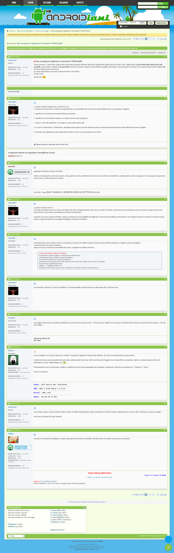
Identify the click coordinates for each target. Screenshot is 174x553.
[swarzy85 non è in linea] (13, 110)
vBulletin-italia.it (94, 549)
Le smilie (54, 513)
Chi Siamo (47, 2)
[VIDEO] (60, 517)
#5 (165, 234)
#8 (165, 347)
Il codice (53, 515)
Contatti (80, 2)
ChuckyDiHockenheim (49, 481)
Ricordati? (125, 26)
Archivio (163, 536)
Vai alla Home (154, 536)
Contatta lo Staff (143, 536)
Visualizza (161, 52)
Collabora (63, 2)
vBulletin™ (87, 544)
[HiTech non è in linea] (13, 360)
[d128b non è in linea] (13, 439)
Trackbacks (54, 522)
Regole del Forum (57, 530)
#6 (165, 279)
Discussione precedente (78, 502)
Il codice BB (55, 510)
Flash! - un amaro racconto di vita (99, 477)
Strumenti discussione (148, 52)
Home (14, 2)
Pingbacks (12, 524)
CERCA (160, 3)
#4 (165, 199)
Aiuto (151, 23)
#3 (165, 162)
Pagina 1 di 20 (139, 39)
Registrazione (162, 23)
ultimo (162, 39)
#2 (165, 98)
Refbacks (11, 526)
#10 (165, 430)
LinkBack (135, 52)
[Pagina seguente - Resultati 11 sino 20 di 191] (157, 39)
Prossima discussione (96, 502)
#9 (165, 403)
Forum (30, 2)
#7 (165, 314)
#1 (165, 56)
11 (153, 39)
